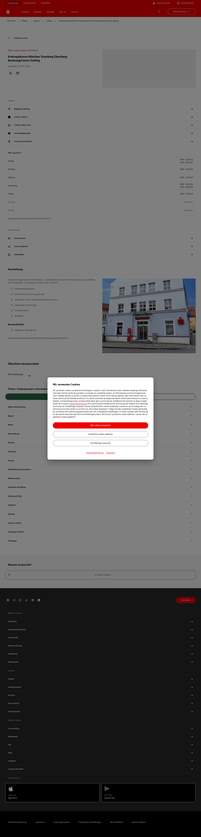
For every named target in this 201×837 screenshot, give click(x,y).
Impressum (110, 453)
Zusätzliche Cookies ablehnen (100, 434)
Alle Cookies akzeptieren (100, 425)
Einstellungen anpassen (100, 443)
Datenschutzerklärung (78, 404)
